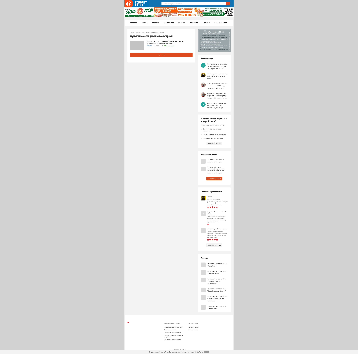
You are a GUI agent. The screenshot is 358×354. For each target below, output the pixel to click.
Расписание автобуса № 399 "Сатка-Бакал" (217, 307)
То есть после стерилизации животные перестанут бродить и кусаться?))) (217, 105)
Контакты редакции (194, 327)
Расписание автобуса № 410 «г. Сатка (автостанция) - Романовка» (217, 298)
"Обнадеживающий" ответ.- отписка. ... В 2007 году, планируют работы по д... (217, 86)
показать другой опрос (214, 143)
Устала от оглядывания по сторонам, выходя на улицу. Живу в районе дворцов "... (217, 96)
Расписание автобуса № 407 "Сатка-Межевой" (217, 272)
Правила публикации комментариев (173, 327)
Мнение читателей (209, 154)
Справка (204, 258)
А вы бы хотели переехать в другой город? (214, 120)
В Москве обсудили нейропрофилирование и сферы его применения (216, 168)
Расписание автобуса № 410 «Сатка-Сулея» (217, 265)
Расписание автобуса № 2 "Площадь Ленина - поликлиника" (216, 281)
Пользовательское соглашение (172, 339)
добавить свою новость (214, 178)
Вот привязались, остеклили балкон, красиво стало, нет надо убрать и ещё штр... (217, 66)
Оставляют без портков (215, 159)
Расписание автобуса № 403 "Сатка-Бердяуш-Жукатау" (217, 290)
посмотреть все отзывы (214, 245)
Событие (149, 46)
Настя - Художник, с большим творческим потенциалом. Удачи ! (217, 76)
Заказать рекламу (193, 330)
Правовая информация (170, 330)
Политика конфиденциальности (172, 332)
